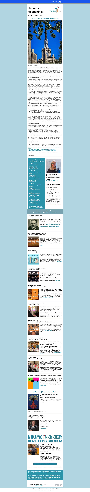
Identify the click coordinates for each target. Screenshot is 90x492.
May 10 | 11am (32, 163)
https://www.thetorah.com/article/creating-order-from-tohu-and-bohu (41, 149)
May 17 (30, 180)
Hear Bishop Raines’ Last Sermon (53, 224)
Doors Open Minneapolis (34, 189)
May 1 (30, 192)
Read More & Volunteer (56, 203)
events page (36, 206)
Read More (59, 261)
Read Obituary (43, 428)
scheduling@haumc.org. (55, 475)
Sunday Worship (32, 176)
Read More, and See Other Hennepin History (49, 226)
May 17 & (31, 188)
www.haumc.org (39, 485)
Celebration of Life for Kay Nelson (36, 164)
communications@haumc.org (46, 472)
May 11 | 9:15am (32, 170)
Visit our (31, 206)
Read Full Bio (43, 385)
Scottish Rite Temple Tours (34, 193)
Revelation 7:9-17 (50, 180)
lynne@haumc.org (48, 330)
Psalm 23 (56, 180)
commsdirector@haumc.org (54, 477)
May (30, 195)
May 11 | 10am (32, 175)
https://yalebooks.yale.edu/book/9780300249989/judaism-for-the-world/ (42, 150)
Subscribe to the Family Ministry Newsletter (45, 464)
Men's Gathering (32, 181)
